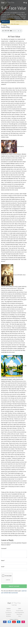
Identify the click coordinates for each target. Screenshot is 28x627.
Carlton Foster (19, 21)
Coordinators (8, 612)
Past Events (19, 614)
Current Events (19, 610)
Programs (8, 614)
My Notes (8, 616)
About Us (8, 610)
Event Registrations (19, 612)
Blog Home (6, 21)
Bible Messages (15, 24)
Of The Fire (7, 2)
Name (3, 560)
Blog (19, 616)
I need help (14, 605)
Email (2, 566)
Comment (3, 548)
